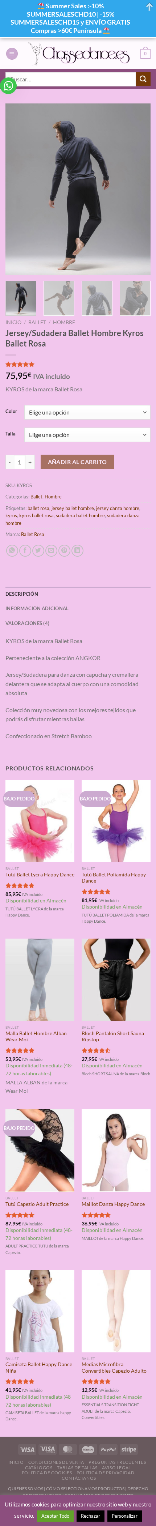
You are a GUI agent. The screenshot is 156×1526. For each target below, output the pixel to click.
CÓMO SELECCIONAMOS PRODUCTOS (85, 1488)
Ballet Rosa (32, 534)
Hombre (64, 322)
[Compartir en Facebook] (25, 551)
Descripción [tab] (21, 594)
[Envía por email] (51, 551)
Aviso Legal (116, 1467)
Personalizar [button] (124, 1516)
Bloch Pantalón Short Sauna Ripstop (113, 1036)
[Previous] (17, 189)
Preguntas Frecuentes (117, 1462)
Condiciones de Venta (56, 1462)
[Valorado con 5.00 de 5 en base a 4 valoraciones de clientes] (78, 364)
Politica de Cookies (47, 1472)
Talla (10, 434)
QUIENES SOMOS (25, 1488)
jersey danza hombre (117, 508)
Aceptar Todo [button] (55, 1516)
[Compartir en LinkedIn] (77, 551)
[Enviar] (143, 79)
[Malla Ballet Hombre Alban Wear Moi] (39, 980)
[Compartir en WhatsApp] (12, 551)
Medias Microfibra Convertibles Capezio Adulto (114, 1367)
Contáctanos (79, 1478)
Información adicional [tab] (37, 608)
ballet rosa (38, 508)
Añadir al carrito (77, 462)
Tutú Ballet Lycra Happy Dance (39, 874)
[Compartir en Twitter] (38, 551)
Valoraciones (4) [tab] (27, 623)
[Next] (138, 189)
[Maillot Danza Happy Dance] (116, 1150)
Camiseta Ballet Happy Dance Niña (38, 1367)
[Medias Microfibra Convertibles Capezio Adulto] (116, 1311)
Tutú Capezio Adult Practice (37, 1204)
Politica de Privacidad (105, 1472)
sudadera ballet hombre (80, 515)
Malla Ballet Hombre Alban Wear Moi (36, 1036)
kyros (11, 515)
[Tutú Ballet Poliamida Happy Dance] (116, 821)
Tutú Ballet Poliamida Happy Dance (114, 878)
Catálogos (39, 1467)
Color (11, 411)
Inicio (13, 322)
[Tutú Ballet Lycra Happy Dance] (39, 821)
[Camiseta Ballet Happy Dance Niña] (39, 1311)
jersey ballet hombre (73, 508)
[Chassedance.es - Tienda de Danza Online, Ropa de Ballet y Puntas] (79, 53)
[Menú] (12, 54)
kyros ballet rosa (36, 515)
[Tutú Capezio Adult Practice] (39, 1150)
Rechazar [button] (90, 1516)
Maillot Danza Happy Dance (113, 1204)
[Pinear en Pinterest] (64, 551)
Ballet (37, 322)
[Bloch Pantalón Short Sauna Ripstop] (116, 980)
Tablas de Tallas (77, 1467)
